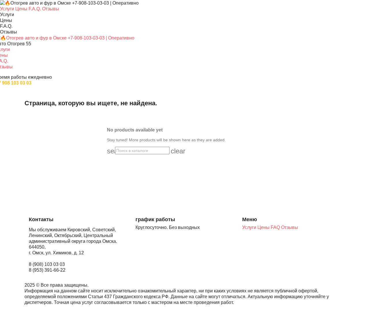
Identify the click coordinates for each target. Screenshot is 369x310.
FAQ (276, 227)
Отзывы (289, 227)
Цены (264, 227)
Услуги (249, 227)
